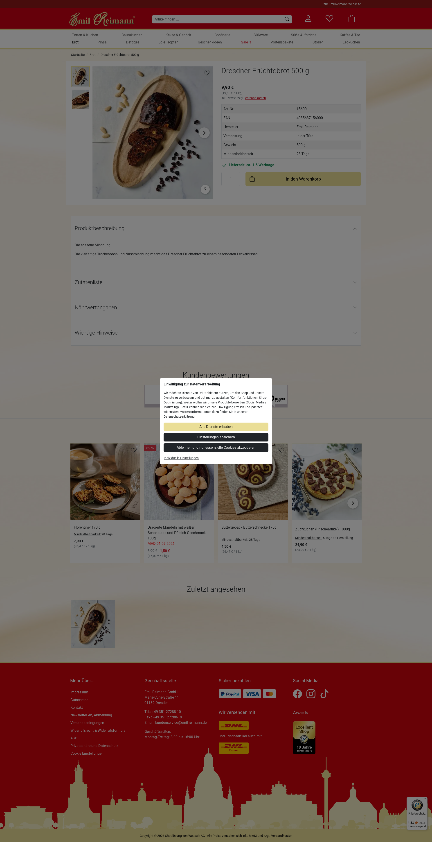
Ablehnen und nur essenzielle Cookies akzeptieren (216, 447)
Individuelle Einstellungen (181, 458)
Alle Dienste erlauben (216, 427)
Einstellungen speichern (216, 437)
